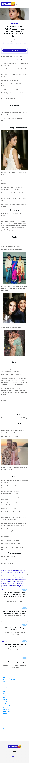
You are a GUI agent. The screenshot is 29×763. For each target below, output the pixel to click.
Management (6, 711)
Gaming (5, 685)
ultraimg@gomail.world (14, 756)
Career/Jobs (6, 676)
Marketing (5, 713)
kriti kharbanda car (21, 574)
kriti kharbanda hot (17, 579)
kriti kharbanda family (14, 577)
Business (5, 674)
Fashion (5, 699)
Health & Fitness (7, 705)
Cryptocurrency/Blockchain (10, 679)
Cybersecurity (6, 678)
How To (5, 689)
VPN (4, 730)
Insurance (5, 707)
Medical (5, 715)
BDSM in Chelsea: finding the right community (14, 630)
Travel (4, 728)
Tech (4, 691)
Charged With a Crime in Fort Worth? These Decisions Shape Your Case (14, 614)
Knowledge (6, 709)
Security (5, 719)
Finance (5, 701)
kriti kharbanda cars (7, 576)
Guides (5, 687)
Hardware (5, 703)
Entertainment (6, 681)
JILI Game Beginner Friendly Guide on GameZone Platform (14, 647)
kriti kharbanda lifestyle (8, 583)
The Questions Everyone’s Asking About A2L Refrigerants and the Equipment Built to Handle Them (14, 596)
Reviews (5, 717)
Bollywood (14, 23)
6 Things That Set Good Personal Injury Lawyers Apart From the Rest (14, 663)
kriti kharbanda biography (17, 572)
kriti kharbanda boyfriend (8, 574)
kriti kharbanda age (16, 570)
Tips (4, 693)
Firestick (5, 683)
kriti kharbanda (5, 570)
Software (5, 721)
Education (5, 697)
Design (5, 695)
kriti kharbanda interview (19, 581)
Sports (4, 723)
